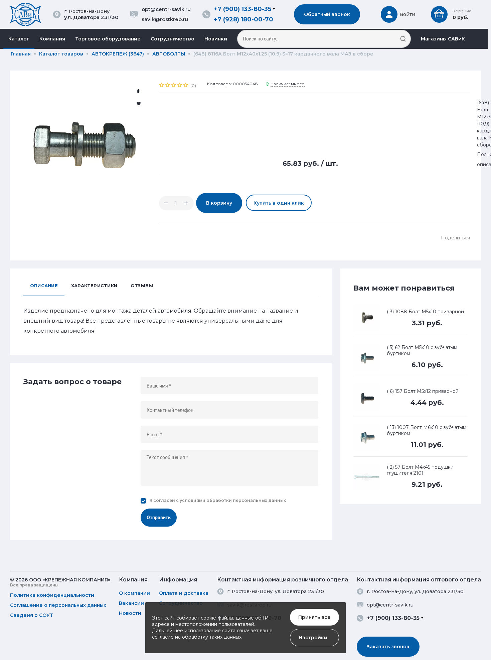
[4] (180, 86)
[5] (186, 86)
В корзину (219, 203)
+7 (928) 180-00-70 (243, 19)
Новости (130, 613)
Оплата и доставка (183, 593)
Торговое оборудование (108, 39)
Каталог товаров (61, 54)
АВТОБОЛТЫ (168, 54)
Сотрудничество (172, 39)
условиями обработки (206, 500)
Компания (52, 39)
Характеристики (94, 285)
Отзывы (142, 285)
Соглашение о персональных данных (58, 605)
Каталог (18, 39)
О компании (134, 593)
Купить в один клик (279, 203)
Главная (21, 54)
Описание (44, 285)
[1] (162, 86)
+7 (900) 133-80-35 (242, 9)
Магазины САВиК (443, 39)
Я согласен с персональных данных (217, 500)
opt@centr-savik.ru (166, 9)
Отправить (159, 517)
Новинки (215, 39)
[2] (168, 86)
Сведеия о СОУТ (31, 615)
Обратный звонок (327, 14)
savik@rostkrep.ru (165, 19)
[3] (174, 86)
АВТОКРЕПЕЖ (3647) (118, 54)
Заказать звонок (388, 647)
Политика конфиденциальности (52, 595)
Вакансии (131, 603)
